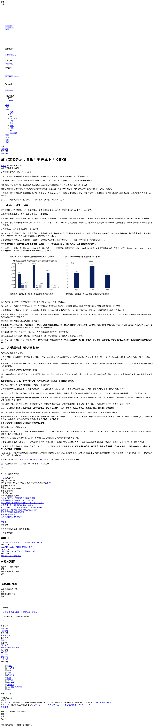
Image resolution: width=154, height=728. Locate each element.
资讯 (7, 109)
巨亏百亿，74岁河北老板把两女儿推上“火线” (19, 510)
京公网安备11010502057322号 (79, 705)
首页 (7, 105)
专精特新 (13, 133)
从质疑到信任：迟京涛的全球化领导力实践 (18, 498)
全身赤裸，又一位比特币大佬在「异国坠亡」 (19, 505)
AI (11, 116)
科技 (12, 130)
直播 (7, 135)
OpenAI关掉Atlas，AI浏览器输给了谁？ (16, 547)
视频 (7, 137)
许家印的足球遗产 (8, 515)
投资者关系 (5, 636)
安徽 (12, 121)
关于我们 (4, 640)
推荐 (12, 112)
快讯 (7, 107)
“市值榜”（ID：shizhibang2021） (30, 459)
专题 (7, 140)
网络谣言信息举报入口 (10, 647)
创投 (12, 126)
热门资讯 (4, 652)
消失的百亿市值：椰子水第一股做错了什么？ (19, 551)
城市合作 (4, 628)
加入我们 (4, 645)
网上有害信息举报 (103, 702)
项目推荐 (13, 119)
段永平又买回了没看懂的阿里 (12, 512)
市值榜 (3, 166)
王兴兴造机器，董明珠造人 (12, 517)
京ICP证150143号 (59, 705)
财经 (12, 114)
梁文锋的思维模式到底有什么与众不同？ (17, 500)
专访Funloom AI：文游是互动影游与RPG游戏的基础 (21, 507)
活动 (7, 142)
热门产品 (4, 654)
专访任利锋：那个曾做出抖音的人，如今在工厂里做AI (22, 503)
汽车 (12, 128)
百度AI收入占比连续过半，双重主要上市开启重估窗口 (22, 543)
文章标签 (4, 657)
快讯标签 (4, 659)
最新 (12, 123)
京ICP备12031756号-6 (42, 705)
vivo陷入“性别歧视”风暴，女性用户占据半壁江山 (20, 612)
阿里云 (10, 702)
